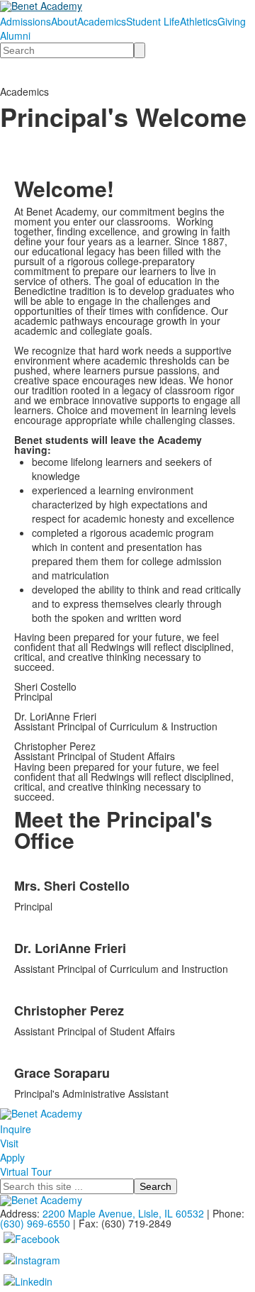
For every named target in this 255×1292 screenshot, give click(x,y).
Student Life (153, 21)
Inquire (15, 1129)
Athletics (198, 21)
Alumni (15, 35)
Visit (9, 1143)
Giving (231, 21)
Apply (12, 1157)
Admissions (25, 21)
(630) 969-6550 (35, 1223)
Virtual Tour (26, 1171)
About (64, 21)
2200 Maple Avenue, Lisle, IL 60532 (123, 1213)
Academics (101, 21)
